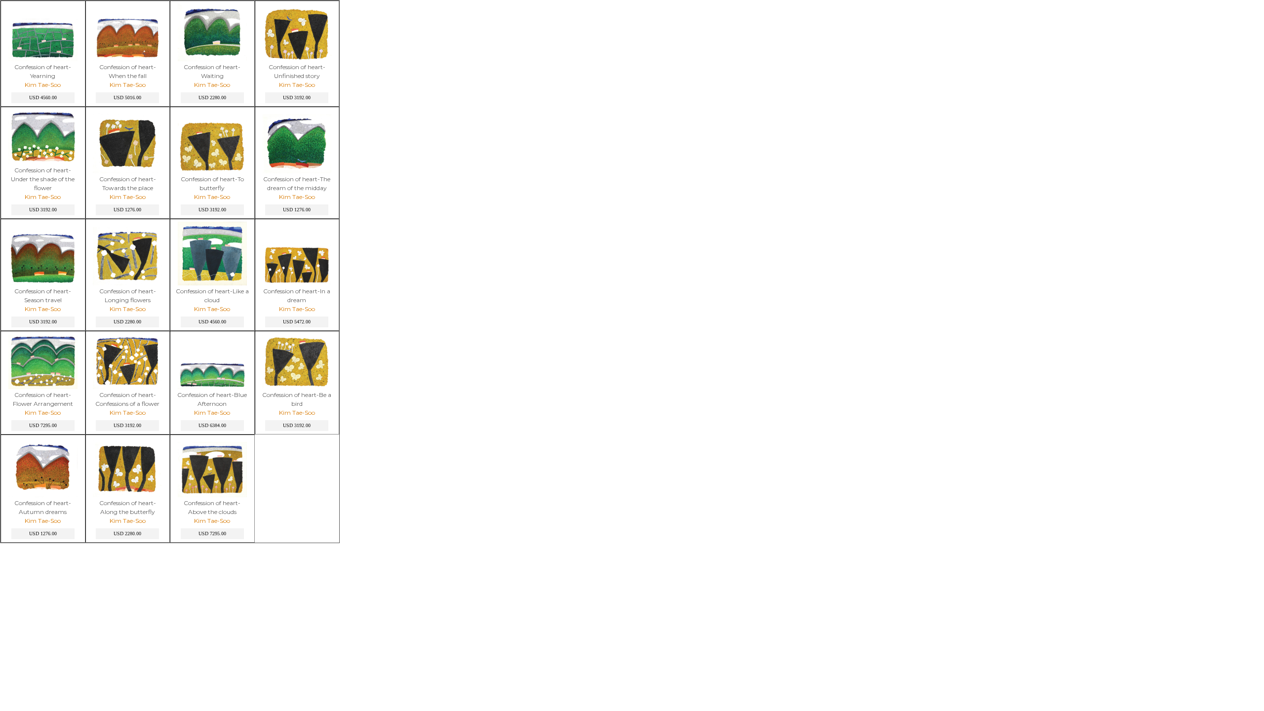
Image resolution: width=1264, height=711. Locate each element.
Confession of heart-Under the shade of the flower (43, 179)
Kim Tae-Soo (43, 84)
